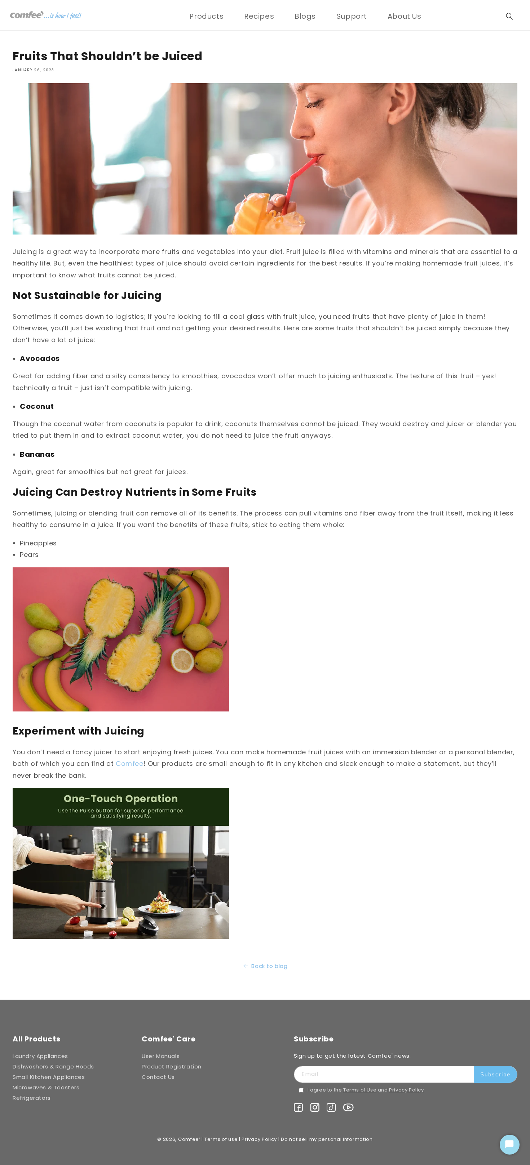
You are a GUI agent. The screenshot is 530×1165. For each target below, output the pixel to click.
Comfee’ (189, 1139)
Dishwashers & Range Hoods (53, 1066)
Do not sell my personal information (327, 1139)
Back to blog (269, 966)
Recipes (259, 16)
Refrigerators (32, 1098)
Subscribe (495, 1074)
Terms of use (221, 1139)
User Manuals (161, 1056)
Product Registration (172, 1066)
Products (206, 16)
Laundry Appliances (40, 1056)
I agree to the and (366, 1089)
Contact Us (158, 1077)
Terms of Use (359, 1089)
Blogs (305, 16)
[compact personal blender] (121, 938)
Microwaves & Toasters (46, 1087)
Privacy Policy (406, 1089)
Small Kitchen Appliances (49, 1077)
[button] (206, 16)
